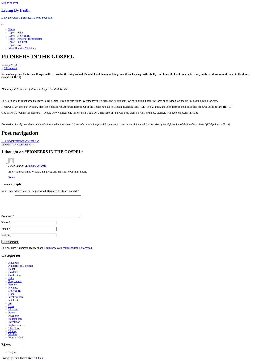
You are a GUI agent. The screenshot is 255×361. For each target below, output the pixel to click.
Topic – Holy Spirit (18, 35)
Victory (12, 331)
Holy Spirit (14, 290)
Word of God (15, 337)
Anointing (13, 262)
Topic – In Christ (17, 41)
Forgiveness (15, 281)
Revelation (14, 321)
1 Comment (10, 68)
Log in (12, 352)
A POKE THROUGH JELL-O (20, 141)
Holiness (13, 287)
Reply (11, 177)
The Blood (14, 328)
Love (11, 306)
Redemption (15, 318)
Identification (15, 296)
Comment (7, 216)
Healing (12, 284)
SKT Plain (38, 357)
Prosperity (13, 315)
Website (5, 235)
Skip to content (9, 2)
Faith (11, 278)
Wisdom (12, 334)
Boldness (13, 271)
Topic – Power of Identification (25, 38)
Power (11, 312)
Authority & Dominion (20, 265)
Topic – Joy (14, 45)
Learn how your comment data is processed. (68, 247)
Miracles (13, 309)
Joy (10, 303)
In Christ (13, 300)
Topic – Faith (15, 32)
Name (5, 222)
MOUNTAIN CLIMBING (18, 144)
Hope (11, 293)
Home (11, 29)
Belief (11, 268)
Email (5, 228)
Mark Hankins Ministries (22, 48)
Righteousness (16, 325)
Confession (14, 275)
